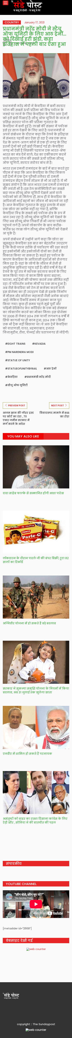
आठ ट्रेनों (51, 368)
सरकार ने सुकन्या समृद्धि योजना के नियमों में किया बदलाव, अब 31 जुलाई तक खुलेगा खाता (36, 690)
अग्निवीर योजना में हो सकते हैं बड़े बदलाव (29, 623)
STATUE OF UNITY (19, 360)
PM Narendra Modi (21, 352)
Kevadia (40, 344)
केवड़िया (13, 377)
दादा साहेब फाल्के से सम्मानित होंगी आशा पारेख (33, 493)
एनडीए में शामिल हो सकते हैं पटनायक (27, 754)
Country (12, 22)
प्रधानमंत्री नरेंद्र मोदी (39, 377)
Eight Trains (16, 344)
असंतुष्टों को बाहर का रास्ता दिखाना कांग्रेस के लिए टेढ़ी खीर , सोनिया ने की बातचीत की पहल (35, 820)
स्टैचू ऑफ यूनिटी (18, 385)
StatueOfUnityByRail (22, 368)
